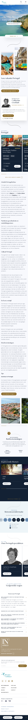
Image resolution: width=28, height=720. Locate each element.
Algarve (12, 193)
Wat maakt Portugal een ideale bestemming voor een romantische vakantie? (13, 623)
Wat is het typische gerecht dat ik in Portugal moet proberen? (11, 628)
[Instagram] (2, 681)
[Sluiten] (26, 717)
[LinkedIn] (12, 681)
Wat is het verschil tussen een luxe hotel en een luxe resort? (12, 615)
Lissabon (7, 453)
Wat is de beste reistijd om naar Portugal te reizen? (12, 597)
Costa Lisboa (21, 193)
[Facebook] (5, 681)
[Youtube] (9, 681)
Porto (20, 451)
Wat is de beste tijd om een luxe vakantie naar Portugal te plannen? (12, 619)
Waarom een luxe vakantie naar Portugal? (12, 611)
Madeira (14, 195)
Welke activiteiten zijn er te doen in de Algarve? (12, 632)
